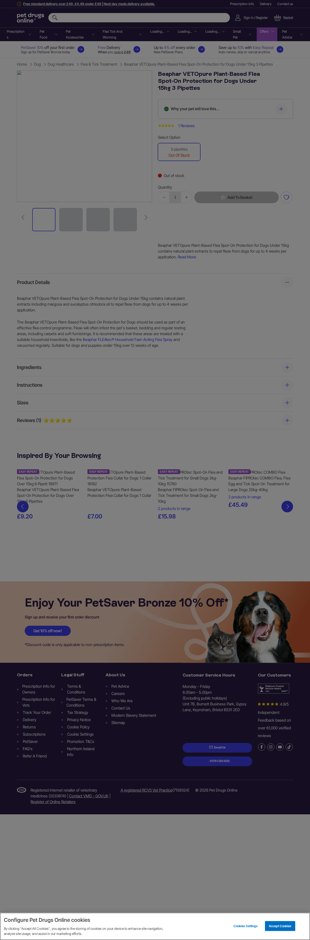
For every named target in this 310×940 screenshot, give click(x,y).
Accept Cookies (280, 926)
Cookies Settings (245, 926)
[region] (155, 926)
